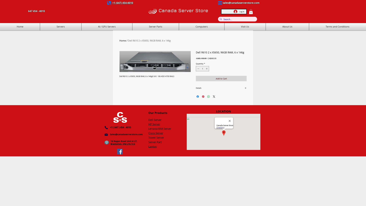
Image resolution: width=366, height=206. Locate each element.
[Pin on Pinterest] (203, 96)
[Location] (106, 142)
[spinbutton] (202, 68)
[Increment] (207, 68)
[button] (251, 11)
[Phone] (109, 3)
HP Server (154, 124)
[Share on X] (214, 96)
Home (122, 40)
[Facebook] (120, 151)
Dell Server (154, 119)
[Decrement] (198, 68)
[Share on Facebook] (197, 96)
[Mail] (220, 3)
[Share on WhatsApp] (208, 96)
